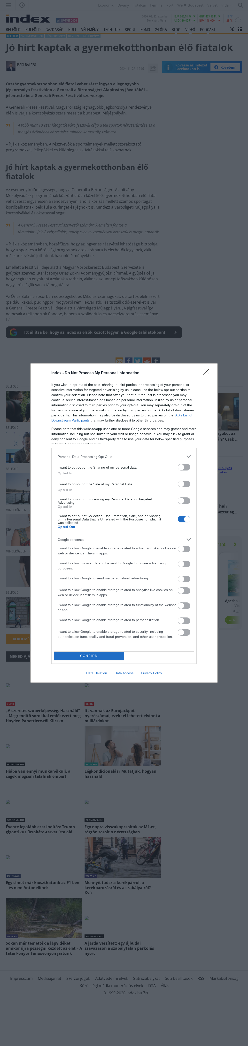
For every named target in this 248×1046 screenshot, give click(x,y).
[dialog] (124, 523)
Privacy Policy (151, 673)
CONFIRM (89, 656)
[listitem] (124, 456)
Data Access (124, 673)
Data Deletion (96, 673)
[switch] (184, 467)
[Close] (207, 373)
